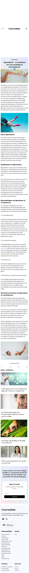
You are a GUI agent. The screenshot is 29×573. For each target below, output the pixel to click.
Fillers (2, 557)
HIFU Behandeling (5, 548)
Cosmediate (8, 509)
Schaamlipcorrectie (6, 553)
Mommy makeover (5, 534)
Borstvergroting (5, 558)
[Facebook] (3, 519)
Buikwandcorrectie (6, 551)
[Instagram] (6, 519)
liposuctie (3, 248)
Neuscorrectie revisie (6, 541)
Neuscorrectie (4, 539)
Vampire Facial (4, 537)
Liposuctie (3, 546)
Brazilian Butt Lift (5, 550)
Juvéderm (3, 536)
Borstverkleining (5, 543)
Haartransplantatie (5, 544)
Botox (2, 555)
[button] (26, 29)
